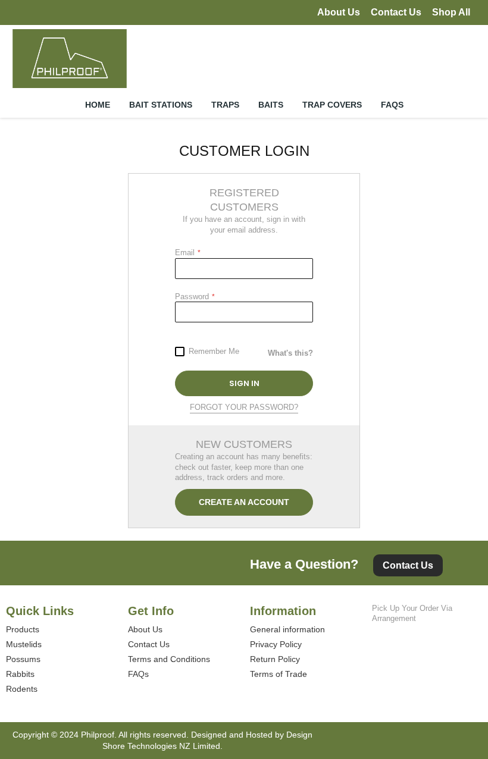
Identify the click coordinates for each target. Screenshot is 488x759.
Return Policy (275, 659)
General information (287, 629)
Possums (23, 659)
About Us (338, 12)
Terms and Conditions (169, 659)
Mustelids (24, 644)
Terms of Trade (278, 674)
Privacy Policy (276, 644)
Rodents (21, 689)
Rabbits (20, 674)
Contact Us (396, 12)
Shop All (451, 12)
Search (441, 63)
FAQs (138, 674)
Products (22, 629)
